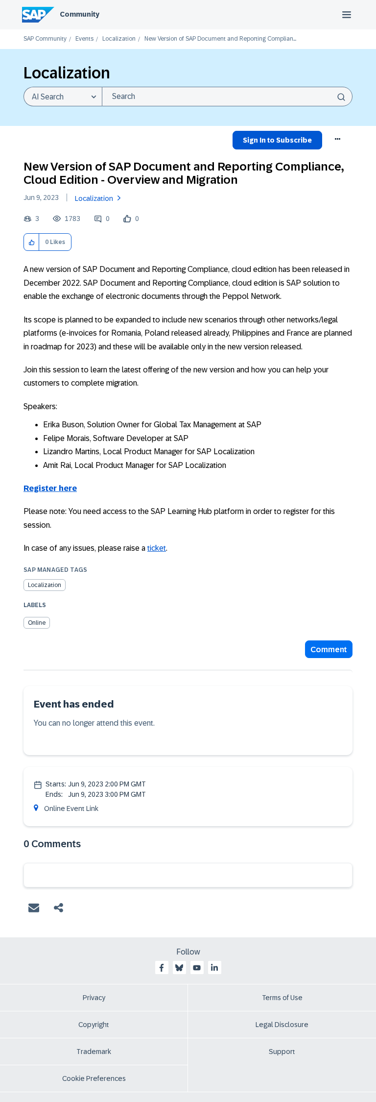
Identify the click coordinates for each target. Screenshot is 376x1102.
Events (84, 39)
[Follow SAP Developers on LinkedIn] (214, 968)
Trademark (93, 1051)
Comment (328, 649)
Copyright (93, 1025)
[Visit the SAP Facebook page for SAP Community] (161, 968)
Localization (119, 39)
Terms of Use (282, 998)
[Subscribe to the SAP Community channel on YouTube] (197, 968)
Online (37, 622)
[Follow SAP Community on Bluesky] (179, 968)
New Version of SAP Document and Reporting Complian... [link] (220, 39)
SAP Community (45, 39)
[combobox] (227, 96)
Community (79, 14)
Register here (50, 488)
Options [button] (338, 141)
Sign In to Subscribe (277, 140)
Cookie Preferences (94, 1078)
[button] (31, 242)
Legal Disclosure (282, 1025)
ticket (156, 548)
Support (282, 1051)
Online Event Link (71, 808)
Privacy (94, 998)
